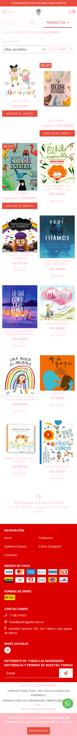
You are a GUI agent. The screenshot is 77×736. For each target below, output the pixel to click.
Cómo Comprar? (49, 546)
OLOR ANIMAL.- (57, 120)
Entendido (38, 731)
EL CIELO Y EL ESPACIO (57, 466)
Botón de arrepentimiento (38, 709)
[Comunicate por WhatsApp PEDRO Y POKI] (67, 703)
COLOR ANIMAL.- (20, 193)
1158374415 (18, 615)
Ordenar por (11, 41)
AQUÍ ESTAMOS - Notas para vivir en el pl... (57, 262)
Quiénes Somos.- (16, 546)
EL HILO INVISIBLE (57, 323)
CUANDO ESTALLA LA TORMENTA (20, 256)
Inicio (6, 32)
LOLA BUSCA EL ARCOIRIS (20, 399)
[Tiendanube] (38, 686)
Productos (45, 538)
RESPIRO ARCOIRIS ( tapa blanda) (20, 460)
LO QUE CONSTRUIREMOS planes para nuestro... (19, 332)
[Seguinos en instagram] (7, 650)
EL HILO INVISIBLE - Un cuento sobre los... (57, 187)
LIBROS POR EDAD (26, 32)
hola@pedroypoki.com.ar (26, 622)
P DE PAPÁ (57, 393)
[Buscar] (32, 22)
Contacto (10, 555)
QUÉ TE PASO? (19, 101)
